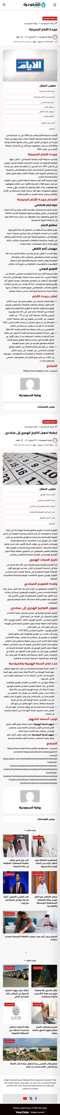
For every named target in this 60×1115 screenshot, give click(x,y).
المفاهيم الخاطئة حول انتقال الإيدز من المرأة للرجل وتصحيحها (46, 863)
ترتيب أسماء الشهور (47, 518)
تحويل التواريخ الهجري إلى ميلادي (42, 506)
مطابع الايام (49, 107)
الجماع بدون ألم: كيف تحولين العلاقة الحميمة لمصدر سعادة (31, 938)
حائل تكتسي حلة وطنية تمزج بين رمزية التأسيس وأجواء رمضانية (45, 993)
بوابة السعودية (30, 395)
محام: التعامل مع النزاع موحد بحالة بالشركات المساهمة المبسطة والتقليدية (46, 901)
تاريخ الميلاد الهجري (47, 494)
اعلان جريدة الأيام (48, 123)
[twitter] (31, 1098)
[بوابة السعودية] (34, 5)
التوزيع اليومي (48, 116)
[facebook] (36, 1098)
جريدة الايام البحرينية (47, 91)
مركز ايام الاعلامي (47, 102)
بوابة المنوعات (49, 18)
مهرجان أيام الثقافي (46, 112)
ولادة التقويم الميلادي (46, 500)
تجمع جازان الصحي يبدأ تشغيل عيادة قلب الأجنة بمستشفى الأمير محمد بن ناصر (33, 1065)
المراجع (52, 129)
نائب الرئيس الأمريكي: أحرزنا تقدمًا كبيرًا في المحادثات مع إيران (16, 900)
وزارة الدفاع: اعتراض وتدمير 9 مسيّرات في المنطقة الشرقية (19, 1030)
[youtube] (25, 1098)
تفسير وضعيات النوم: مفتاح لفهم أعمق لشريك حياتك (44, 1030)
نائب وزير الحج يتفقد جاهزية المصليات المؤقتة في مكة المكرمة (16, 863)
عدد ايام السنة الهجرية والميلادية (42, 512)
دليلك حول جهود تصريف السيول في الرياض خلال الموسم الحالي (17, 993)
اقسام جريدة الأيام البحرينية (44, 97)
